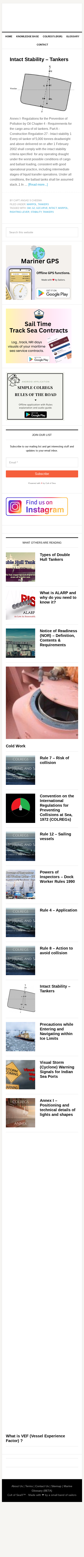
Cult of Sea (42, 16)
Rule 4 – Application (58, 910)
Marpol (32, 204)
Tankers (43, 204)
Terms (29, 1486)
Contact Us (42, 1486)
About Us (17, 1486)
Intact (53, 208)
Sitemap (56, 1486)
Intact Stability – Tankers (39, 59)
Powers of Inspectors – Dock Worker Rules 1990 (57, 877)
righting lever (19, 212)
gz (33, 208)
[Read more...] (38, 184)
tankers (48, 212)
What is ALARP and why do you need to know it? (58, 597)
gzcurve (42, 208)
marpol (63, 208)
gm (29, 208)
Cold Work (15, 746)
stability (36, 212)
